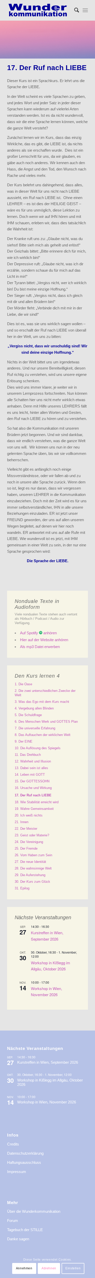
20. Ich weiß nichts (29, 815)
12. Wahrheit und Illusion (33, 761)
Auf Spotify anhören (38, 633)
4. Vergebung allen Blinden (34, 708)
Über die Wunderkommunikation (33, 1211)
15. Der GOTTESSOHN (32, 781)
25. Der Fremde (26, 848)
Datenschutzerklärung (25, 1153)
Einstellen (73, 1268)
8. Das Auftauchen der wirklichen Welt (42, 735)
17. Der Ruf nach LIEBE (33, 795)
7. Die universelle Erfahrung (35, 728)
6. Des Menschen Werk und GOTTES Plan (46, 721)
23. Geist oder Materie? (32, 835)
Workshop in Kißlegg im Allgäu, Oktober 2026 (50, 965)
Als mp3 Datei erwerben (40, 646)
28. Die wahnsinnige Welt (33, 868)
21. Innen (21, 822)
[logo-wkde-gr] (39, 10)
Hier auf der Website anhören (44, 640)
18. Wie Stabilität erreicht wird (37, 802)
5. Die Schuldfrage (28, 715)
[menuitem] (74, 10)
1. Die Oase (23, 684)
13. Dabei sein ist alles (31, 768)
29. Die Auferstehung (30, 875)
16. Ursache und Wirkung (33, 788)
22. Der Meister (26, 829)
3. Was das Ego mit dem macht (42, 702)
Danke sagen (18, 1239)
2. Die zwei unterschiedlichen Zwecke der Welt (45, 693)
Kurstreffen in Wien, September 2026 (47, 1062)
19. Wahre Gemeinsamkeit (34, 809)
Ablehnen (49, 1268)
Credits (13, 1144)
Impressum (16, 1171)
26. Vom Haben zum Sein (33, 855)
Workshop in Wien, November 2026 (46, 991)
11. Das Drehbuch (28, 755)
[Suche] (74, 10)
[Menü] (85, 10)
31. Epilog (22, 888)
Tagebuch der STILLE (25, 1230)
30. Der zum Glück (32, 882)
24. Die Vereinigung (29, 842)
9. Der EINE (23, 741)
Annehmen (24, 1268)
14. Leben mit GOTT (30, 774)
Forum (12, 1220)
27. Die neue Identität (30, 862)
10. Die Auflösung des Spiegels (38, 748)
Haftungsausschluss (24, 1162)
